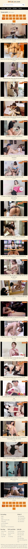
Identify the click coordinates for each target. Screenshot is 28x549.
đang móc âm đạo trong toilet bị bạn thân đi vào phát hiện (14, 59)
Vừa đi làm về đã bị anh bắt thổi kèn (14, 136)
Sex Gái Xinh (11, 531)
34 (3, 18)
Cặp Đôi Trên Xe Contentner (7, 526)
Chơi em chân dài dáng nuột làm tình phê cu (14, 97)
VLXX (9, 534)
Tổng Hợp (3, 521)
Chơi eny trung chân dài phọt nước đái (14, 177)
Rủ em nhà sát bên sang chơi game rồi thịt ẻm (14, 458)
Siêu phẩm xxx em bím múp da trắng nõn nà (14, 417)
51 (21, 18)
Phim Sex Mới (20, 534)
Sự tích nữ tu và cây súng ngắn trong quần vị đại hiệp (14, 39)
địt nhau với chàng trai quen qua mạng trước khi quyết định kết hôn (14, 197)
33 (24, 15)
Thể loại (3, 8)
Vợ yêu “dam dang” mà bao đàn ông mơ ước (14, 358)
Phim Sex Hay (20, 533)
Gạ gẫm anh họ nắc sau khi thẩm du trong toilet (14, 236)
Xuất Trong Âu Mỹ (5, 519)
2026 (2, 516)
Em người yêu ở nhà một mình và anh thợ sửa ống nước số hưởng (14, 156)
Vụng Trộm (3, 531)
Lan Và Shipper (4, 523)
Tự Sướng (10, 536)
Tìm (23, 4)
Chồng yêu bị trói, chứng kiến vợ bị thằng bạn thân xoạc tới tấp (14, 297)
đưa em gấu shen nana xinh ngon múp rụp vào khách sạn (14, 397)
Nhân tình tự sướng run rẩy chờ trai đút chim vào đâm (14, 498)
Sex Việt (19, 536)
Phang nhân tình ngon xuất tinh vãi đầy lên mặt (14, 377)
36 (10, 18)
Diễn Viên (9, 8)
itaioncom (14, 2)
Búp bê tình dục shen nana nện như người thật (14, 78)
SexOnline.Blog (20, 531)
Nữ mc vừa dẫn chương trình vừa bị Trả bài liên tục (14, 256)
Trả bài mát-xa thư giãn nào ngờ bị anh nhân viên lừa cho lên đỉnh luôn (14, 276)
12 (10, 15)
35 (7, 18)
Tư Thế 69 (3, 534)
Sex (18, 541)
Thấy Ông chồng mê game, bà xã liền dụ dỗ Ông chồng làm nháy (14, 337)
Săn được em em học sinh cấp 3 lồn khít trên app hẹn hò (14, 217)
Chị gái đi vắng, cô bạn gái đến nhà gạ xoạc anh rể (14, 117)
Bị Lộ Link (3, 525)
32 (20, 15)
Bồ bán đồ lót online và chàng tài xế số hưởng (14, 317)
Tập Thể (3, 536)
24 (14, 15)
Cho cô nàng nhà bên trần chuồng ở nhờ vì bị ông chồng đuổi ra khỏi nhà (14, 478)
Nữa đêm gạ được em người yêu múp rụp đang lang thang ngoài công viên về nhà (14, 437)
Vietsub (20, 8)
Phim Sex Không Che (22, 540)
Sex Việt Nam (21, 521)
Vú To (2, 533)
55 (24, 18)
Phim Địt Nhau (20, 538)
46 (17, 18)
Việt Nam (15, 8)
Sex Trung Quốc (21, 518)
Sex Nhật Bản (21, 516)
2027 (2, 518)
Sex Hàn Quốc (21, 519)
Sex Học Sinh (11, 533)
